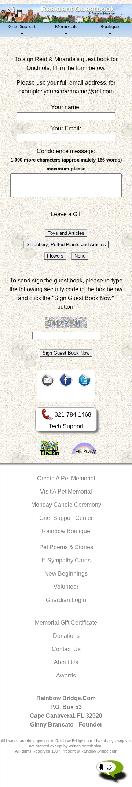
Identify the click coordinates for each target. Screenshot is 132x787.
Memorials (66, 30)
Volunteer (66, 587)
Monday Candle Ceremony (66, 505)
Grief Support (22, 30)
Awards (66, 675)
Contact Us (66, 649)
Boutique (109, 30)
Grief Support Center (66, 518)
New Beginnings (66, 573)
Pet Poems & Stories (66, 547)
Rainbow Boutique (66, 531)
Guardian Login (66, 600)
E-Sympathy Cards (66, 560)
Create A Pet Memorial (66, 478)
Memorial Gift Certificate (66, 623)
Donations (66, 636)
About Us (66, 662)
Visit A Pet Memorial (66, 491)
